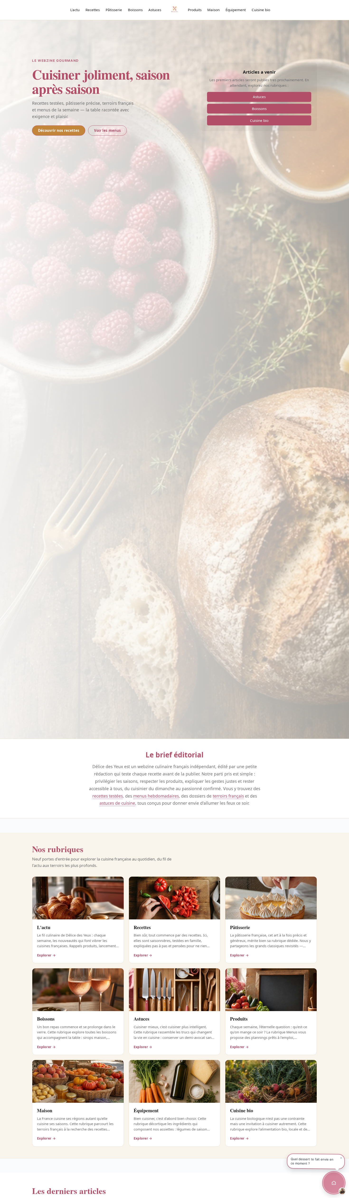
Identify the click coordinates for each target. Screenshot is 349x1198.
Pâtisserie (114, 9)
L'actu (75, 9)
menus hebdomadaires (156, 796)
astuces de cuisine (117, 803)
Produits (195, 9)
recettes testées (107, 796)
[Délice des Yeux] (174, 9)
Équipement (236, 9)
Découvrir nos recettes (58, 130)
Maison (213, 9)
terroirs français (228, 796)
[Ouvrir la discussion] (333, 1182)
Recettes (92, 9)
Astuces (154, 9)
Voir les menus (107, 130)
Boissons (135, 9)
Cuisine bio (261, 9)
